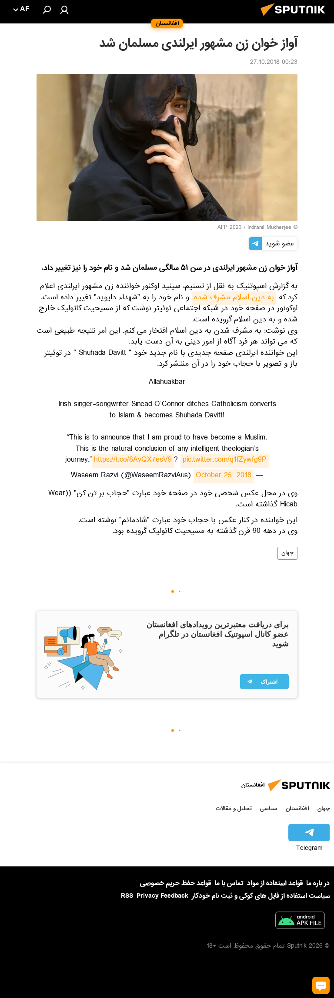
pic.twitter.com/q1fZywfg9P (225, 461)
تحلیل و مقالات (234, 808)
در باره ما (318, 883)
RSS (127, 896)
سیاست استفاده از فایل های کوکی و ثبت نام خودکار (261, 896)
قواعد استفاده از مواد (275, 883)
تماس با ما (229, 883)
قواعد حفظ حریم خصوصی (175, 883)
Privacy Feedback (162, 896)
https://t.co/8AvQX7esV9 (133, 461)
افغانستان (297, 808)
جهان (287, 553)
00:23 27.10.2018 (273, 63)
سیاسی (268, 808)
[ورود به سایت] (64, 9)
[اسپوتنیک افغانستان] (295, 18)
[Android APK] (300, 922)
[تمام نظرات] (321, 985)
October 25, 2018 (223, 476)
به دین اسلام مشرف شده (234, 298)
